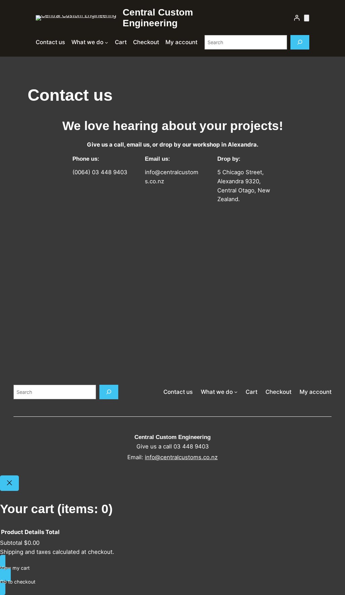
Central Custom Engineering (158, 17)
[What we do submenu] (106, 42)
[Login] (297, 18)
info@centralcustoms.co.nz (181, 457)
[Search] (299, 42)
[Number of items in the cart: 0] (306, 18)
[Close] (9, 483)
